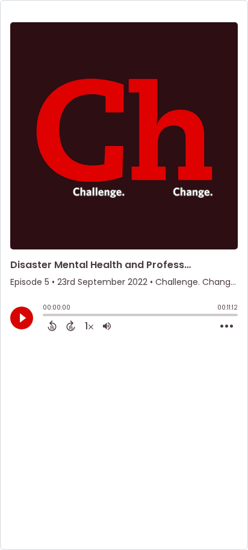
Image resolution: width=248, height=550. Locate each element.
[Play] (21, 318)
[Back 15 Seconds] (52, 326)
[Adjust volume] (107, 326)
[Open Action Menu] (226, 326)
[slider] (46, 316)
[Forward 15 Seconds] (70, 326)
